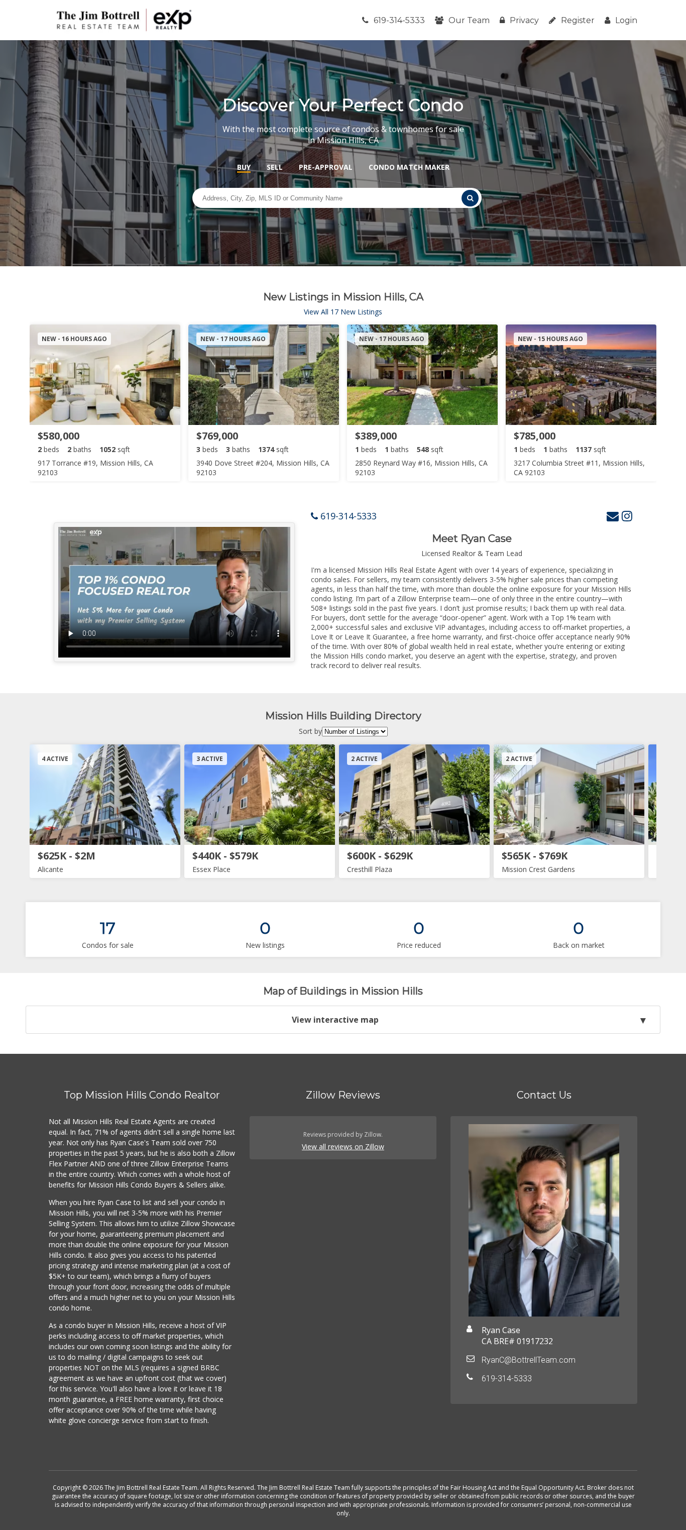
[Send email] (613, 515)
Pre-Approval (326, 167)
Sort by (310, 731)
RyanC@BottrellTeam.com (529, 1360)
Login (626, 20)
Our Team (469, 20)
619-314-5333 (399, 20)
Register (578, 20)
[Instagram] (627, 515)
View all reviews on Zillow (343, 1146)
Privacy (524, 20)
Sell (275, 167)
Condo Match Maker (409, 167)
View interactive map (335, 1019)
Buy (244, 167)
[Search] (470, 198)
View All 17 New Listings (343, 311)
